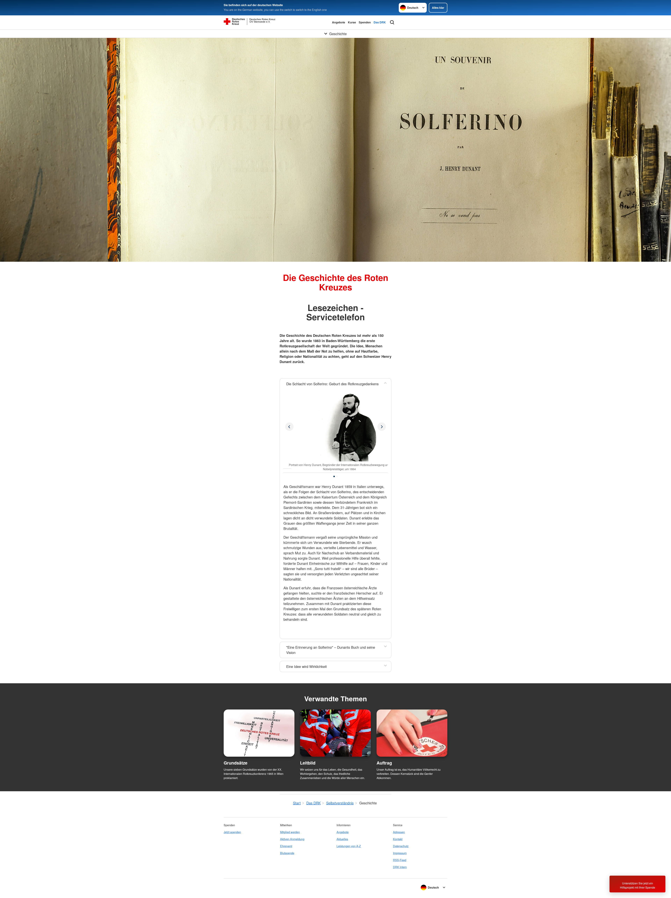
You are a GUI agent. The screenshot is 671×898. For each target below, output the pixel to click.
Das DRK (380, 22)
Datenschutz (401, 846)
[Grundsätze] (259, 733)
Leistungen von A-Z (349, 846)
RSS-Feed (399, 860)
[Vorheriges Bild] (381, 426)
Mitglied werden (290, 832)
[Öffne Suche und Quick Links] (392, 22)
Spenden (365, 22)
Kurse (352, 22)
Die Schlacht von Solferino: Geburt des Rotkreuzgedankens (332, 383)
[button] (334, 476)
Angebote (338, 22)
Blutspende (287, 853)
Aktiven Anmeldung (292, 839)
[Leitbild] (335, 733)
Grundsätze (235, 763)
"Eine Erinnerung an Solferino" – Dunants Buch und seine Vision (330, 650)
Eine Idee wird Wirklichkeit (306, 666)
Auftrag (384, 763)
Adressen (399, 832)
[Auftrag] (412, 733)
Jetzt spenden (232, 832)
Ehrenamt (286, 846)
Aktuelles (342, 839)
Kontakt (397, 839)
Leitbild (307, 763)
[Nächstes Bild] (289, 426)
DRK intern (400, 867)
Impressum (400, 853)
